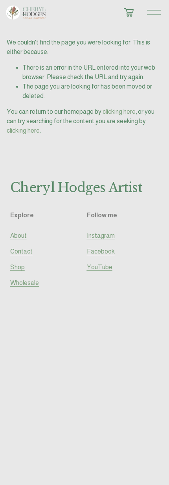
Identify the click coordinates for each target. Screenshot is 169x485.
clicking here (119, 111)
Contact (21, 251)
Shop (17, 267)
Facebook (101, 251)
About (18, 235)
